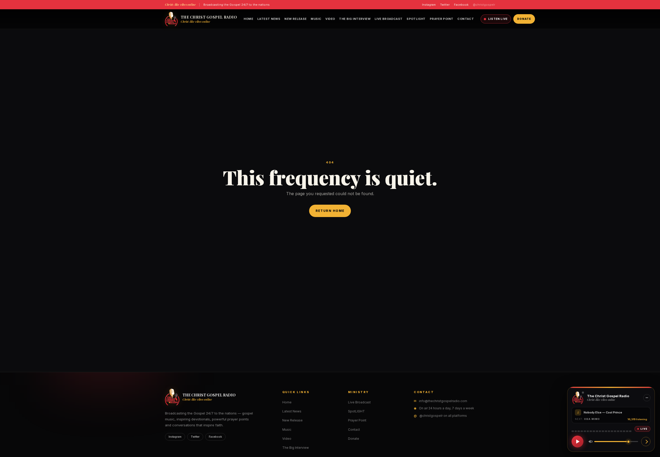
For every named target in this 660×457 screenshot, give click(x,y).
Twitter (445, 4)
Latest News (268, 19)
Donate (524, 18)
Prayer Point (441, 19)
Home (248, 19)
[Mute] (589, 441)
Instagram (429, 4)
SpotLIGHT (416, 19)
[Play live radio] (577, 441)
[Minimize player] (646, 397)
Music (316, 19)
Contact (465, 19)
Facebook (461, 4)
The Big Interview (354, 19)
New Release (295, 19)
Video (330, 19)
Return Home (330, 211)
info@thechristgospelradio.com (443, 401)
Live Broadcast (388, 19)
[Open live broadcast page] (645, 441)
